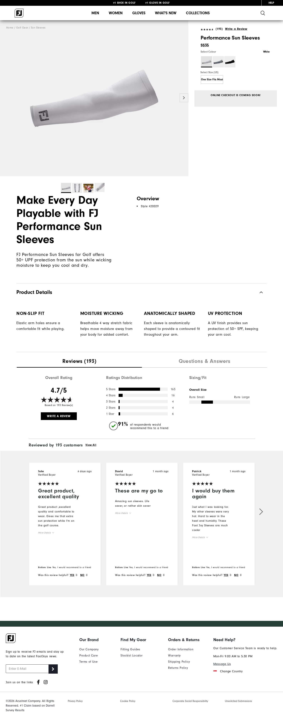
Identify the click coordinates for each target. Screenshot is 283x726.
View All (90, 445)
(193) (219, 28)
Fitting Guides (130, 649)
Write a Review (236, 28)
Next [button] (184, 98)
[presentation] (79, 361)
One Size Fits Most (212, 79)
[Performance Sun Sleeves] (94, 98)
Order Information (180, 649)
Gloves (138, 13)
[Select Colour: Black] (229, 61)
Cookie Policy (127, 701)
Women (116, 13)
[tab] (79, 361)
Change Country (231, 671)
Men (95, 13)
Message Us (222, 664)
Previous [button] (4, 98)
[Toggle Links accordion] (89, 639)
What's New (165, 13)
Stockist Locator (132, 655)
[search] (263, 13)
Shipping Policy (179, 661)
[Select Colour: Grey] (218, 61)
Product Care (88, 655)
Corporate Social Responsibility (190, 701)
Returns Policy (178, 668)
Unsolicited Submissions (238, 701)
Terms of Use (88, 661)
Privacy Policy (75, 701)
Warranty (174, 655)
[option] (94, 98)
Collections (198, 13)
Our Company (89, 649)
